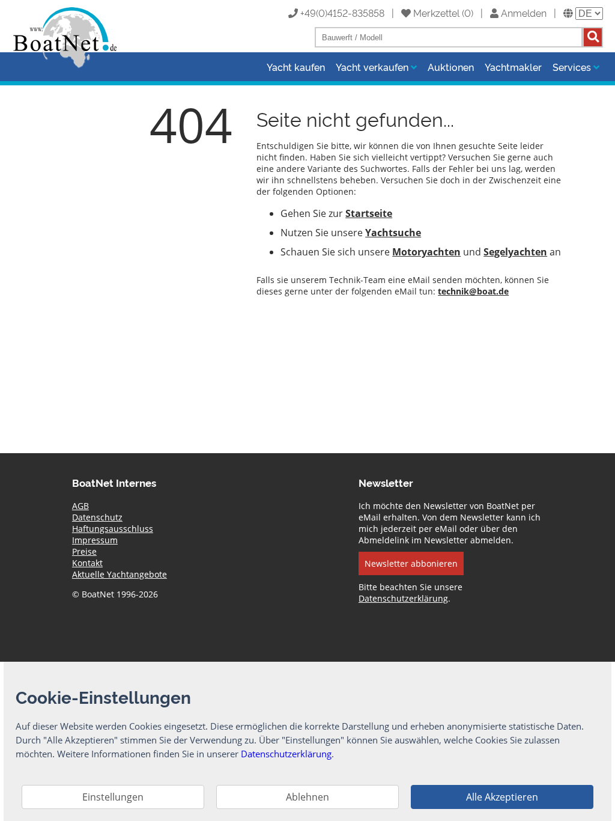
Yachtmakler (513, 66)
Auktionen (451, 66)
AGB (80, 505)
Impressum (95, 540)
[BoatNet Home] (65, 66)
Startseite (368, 213)
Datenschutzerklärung (403, 598)
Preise (84, 551)
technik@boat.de (473, 291)
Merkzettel (435, 12)
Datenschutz (97, 517)
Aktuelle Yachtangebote (119, 574)
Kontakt (87, 563)
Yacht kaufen (296, 66)
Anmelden (522, 12)
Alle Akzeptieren (502, 797)
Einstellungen (113, 797)
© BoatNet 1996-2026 (115, 594)
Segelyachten (515, 251)
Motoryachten (426, 251)
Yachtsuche (393, 232)
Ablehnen (307, 797)
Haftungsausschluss (112, 528)
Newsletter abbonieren (411, 563)
